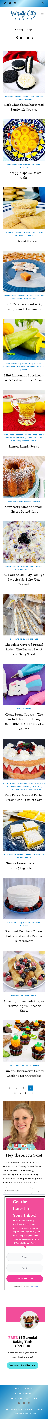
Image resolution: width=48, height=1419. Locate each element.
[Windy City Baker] (24, 15)
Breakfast (14, 996)
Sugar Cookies (24, 709)
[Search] (39, 1190)
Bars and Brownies (13, 855)
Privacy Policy (24, 1393)
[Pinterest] (10, 3)
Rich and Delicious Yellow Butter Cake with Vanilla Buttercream (24, 936)
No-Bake (21, 367)
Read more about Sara (25, 1182)
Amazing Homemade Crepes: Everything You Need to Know (24, 1005)
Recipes (28, 99)
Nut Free (28, 96)
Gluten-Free (33, 296)
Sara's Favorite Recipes (24, 235)
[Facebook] (5, 3)
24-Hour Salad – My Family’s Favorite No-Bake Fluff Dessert (24, 579)
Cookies (9, 96)
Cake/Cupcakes (14, 164)
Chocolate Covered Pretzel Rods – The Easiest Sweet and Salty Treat (24, 649)
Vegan (25, 370)
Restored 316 (30, 1413)
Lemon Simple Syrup (24, 446)
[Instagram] (15, 3)
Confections (9, 296)
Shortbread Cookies (24, 241)
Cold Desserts (13, 364)
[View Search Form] (43, 3)
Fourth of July (36, 783)
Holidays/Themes (14, 787)
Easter (28, 1065)
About (16, 1388)
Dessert (19, 96)
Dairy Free (26, 364)
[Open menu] (42, 14)
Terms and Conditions (24, 1398)
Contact (30, 1388)
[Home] (15, 30)
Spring (28, 858)
